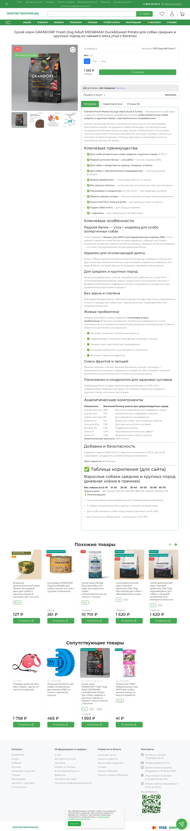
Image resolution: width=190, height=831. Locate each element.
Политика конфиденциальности (75, 6)
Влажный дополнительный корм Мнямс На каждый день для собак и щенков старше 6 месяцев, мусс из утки (26, 590)
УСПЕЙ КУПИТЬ (111, 22)
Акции (27, 22)
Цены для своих (107, 755)
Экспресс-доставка (122, 2)
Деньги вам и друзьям (111, 763)
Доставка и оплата (34, 2)
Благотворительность (87, 2)
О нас (19, 2)
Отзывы (172, 22)
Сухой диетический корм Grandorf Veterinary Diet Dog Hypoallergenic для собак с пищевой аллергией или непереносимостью (161, 591)
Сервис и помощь (66, 2)
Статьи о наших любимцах (113, 775)
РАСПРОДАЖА (133, 22)
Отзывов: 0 (90, 48)
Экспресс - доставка (23, 783)
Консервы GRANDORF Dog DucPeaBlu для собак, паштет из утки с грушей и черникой (60, 587)
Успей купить (19, 787)
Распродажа (19, 779)
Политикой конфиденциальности (88, 818)
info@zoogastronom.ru (158, 763)
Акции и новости (107, 759)
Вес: (88, 55)
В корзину (138, 72)
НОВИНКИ (18, 755)
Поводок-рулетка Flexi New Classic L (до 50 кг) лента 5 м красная (26, 687)
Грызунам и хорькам (23, 771)
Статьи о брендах (108, 771)
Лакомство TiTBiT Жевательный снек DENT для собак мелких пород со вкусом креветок (127, 689)
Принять (74, 823)
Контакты (50, 2)
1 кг (87, 61)
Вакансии (105, 2)
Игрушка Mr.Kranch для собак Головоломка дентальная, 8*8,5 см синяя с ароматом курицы (60, 689)
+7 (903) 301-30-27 (151, 4)
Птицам (92, 22)
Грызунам (76, 22)
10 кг (103, 61)
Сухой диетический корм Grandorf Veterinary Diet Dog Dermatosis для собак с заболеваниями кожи (129, 588)
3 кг (95, 61)
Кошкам (59, 22)
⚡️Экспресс (154, 22)
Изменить (121, 88)
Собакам (42, 22)
